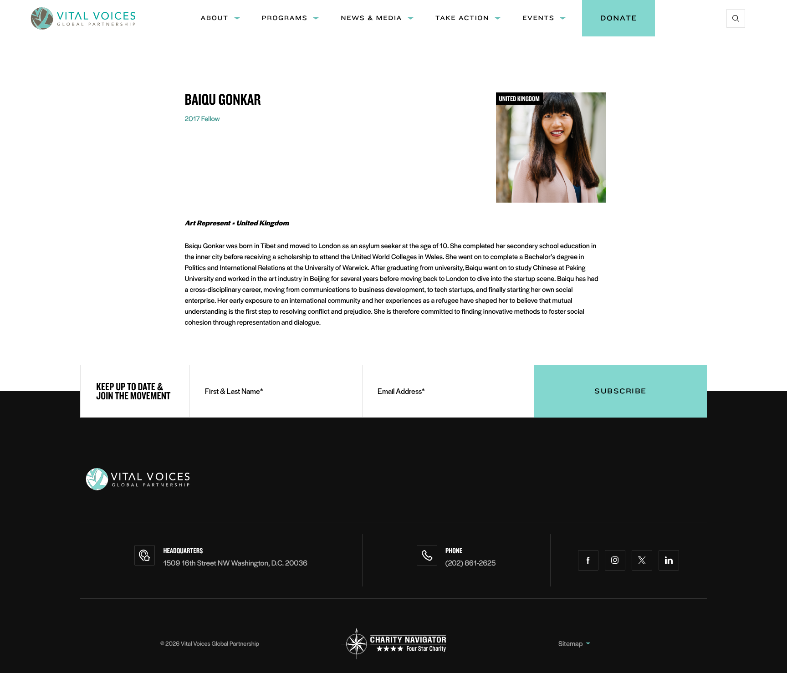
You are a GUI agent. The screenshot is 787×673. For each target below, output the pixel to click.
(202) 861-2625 (470, 562)
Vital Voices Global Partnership (220, 643)
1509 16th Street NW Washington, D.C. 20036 (235, 562)
